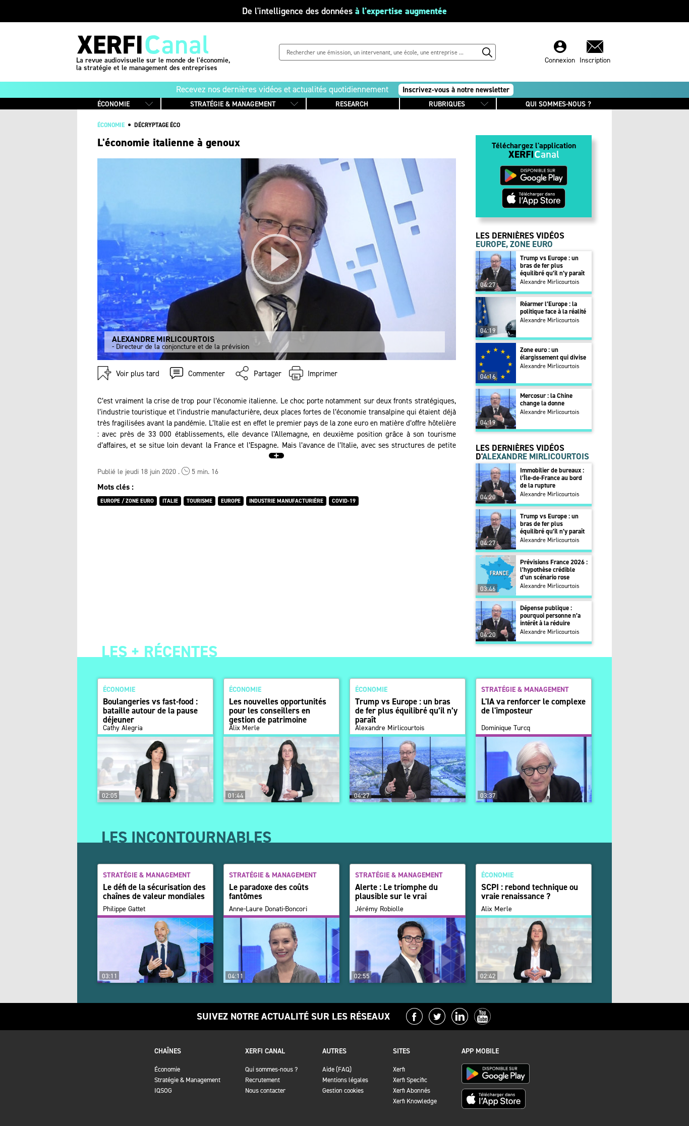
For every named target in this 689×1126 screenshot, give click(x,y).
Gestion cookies (343, 1090)
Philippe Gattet (124, 909)
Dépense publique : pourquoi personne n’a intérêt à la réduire (550, 615)
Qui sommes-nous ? (271, 1069)
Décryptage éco (157, 125)
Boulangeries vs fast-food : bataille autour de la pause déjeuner (150, 710)
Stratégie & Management (187, 1080)
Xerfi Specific (410, 1080)
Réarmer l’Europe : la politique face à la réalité (553, 307)
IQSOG (163, 1090)
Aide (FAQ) (337, 1069)
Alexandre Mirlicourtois (550, 281)
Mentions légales (345, 1080)
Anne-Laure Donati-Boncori (268, 909)
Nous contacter (265, 1090)
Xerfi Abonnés (411, 1090)
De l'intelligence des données (344, 11)
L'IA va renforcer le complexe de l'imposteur (533, 706)
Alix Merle (244, 728)
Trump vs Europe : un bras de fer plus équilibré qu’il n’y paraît (552, 265)
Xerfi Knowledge (415, 1101)
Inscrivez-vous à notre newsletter (456, 90)
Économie (167, 1069)
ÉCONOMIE (113, 104)
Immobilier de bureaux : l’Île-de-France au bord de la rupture (552, 477)
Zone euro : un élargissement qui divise (553, 353)
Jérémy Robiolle (379, 909)
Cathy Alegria (123, 728)
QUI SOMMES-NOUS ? (558, 104)
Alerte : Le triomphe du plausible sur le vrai (396, 891)
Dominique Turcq (505, 728)
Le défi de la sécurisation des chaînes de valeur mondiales (154, 891)
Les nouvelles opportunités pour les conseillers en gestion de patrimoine (277, 710)
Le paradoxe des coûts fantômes (269, 891)
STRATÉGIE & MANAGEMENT (232, 104)
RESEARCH (351, 104)
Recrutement (262, 1080)
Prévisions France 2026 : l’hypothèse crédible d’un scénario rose (554, 569)
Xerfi (399, 1069)
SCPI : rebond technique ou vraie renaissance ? (529, 891)
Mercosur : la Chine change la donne (546, 399)
